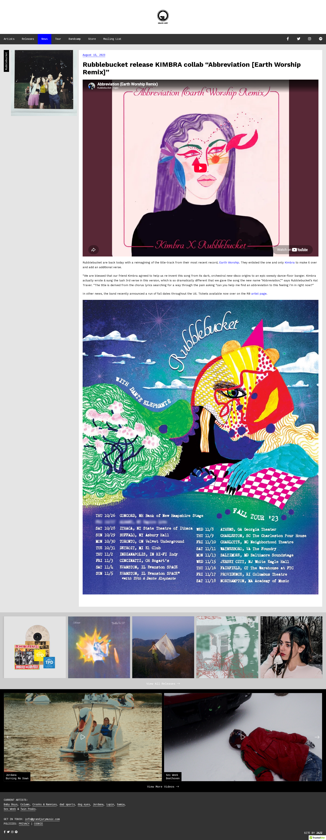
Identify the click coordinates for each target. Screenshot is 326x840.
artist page (259, 293)
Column (24, 804)
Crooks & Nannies (44, 804)
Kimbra (290, 262)
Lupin (110, 804)
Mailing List (112, 39)
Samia (121, 804)
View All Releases (161, 684)
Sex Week (10, 809)
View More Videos (161, 787)
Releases (28, 39)
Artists (9, 39)
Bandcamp (75, 39)
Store (92, 39)
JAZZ (319, 833)
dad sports (67, 804)
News (45, 39)
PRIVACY (24, 823)
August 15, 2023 (94, 55)
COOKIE (38, 823)
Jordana (98, 804)
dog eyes (84, 804)
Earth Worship (229, 262)
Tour (58, 39)
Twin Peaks (27, 809)
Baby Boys (10, 804)
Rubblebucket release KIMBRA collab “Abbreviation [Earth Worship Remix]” (192, 68)
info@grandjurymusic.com (42, 819)
